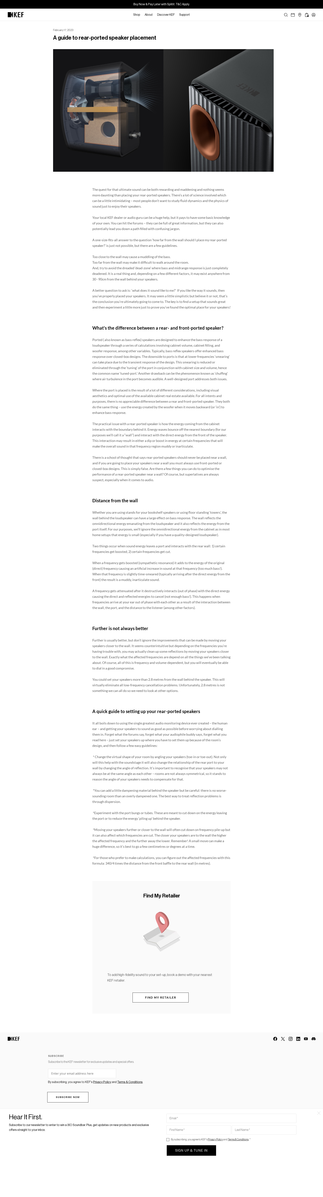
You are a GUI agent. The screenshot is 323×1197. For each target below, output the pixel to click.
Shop (136, 14)
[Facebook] (275, 1039)
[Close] (194, 15)
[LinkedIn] (298, 1039)
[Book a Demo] (293, 15)
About (149, 14)
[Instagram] (291, 1039)
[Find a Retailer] (300, 15)
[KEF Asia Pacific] (15, 14)
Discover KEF (166, 14)
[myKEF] (314, 15)
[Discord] (314, 1039)
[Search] (286, 15)
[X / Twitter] (283, 1039)
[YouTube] (306, 1039)
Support (184, 14)
